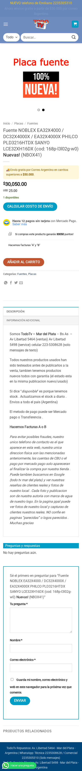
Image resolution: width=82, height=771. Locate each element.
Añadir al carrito (23, 262)
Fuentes (32, 123)
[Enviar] (74, 37)
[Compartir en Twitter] (16, 283)
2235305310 (30, 758)
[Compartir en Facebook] (11, 283)
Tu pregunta (19, 604)
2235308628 (53, 753)
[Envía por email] (21, 283)
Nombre (16, 640)
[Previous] (10, 83)
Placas (18, 123)
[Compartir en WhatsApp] (5, 283)
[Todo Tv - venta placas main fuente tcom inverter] (41, 24)
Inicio (6, 123)
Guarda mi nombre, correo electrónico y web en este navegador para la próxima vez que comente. (40, 686)
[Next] (72, 83)
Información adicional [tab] (23, 320)
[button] (5, 24)
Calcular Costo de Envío (30, 206)
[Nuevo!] (41, 83)
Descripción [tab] (15, 311)
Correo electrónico (23, 660)
